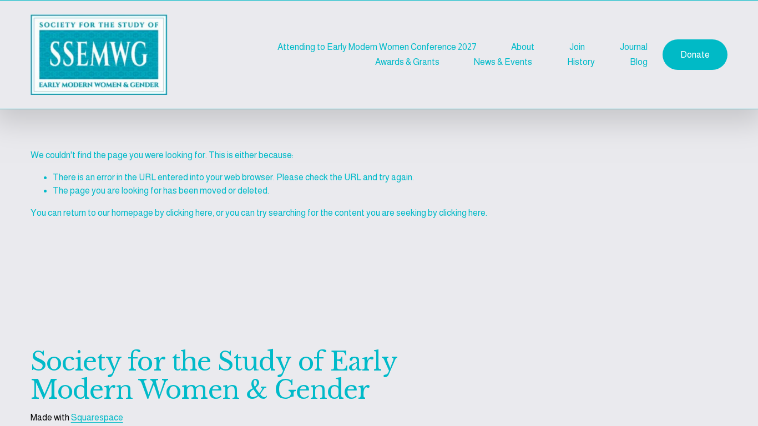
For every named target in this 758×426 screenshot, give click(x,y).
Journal (634, 47)
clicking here (189, 212)
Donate (695, 54)
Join (577, 47)
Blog (639, 62)
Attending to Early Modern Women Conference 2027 (377, 47)
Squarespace (97, 417)
